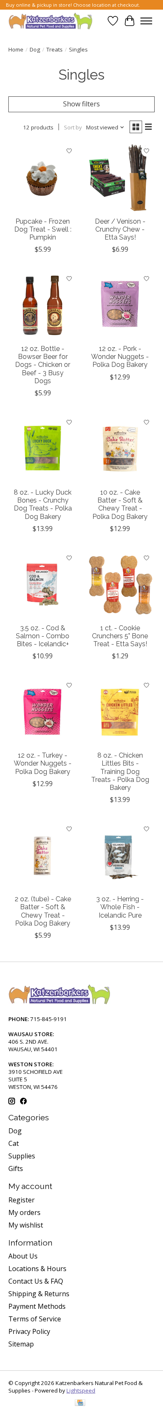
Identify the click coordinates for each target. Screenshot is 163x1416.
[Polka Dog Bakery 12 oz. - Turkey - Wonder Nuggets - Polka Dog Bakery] (42, 711)
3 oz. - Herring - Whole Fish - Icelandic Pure (120, 907)
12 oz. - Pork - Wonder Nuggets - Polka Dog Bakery (120, 357)
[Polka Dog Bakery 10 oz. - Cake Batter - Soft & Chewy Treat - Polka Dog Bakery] (120, 448)
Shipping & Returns (38, 1293)
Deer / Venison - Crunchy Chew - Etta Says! (120, 229)
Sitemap (21, 1344)
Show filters (81, 103)
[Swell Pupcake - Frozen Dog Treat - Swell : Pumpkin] (42, 177)
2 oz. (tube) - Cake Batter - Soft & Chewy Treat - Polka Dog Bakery (43, 911)
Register (21, 1200)
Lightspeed (80, 1390)
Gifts (15, 1168)
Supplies (21, 1156)
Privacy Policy (29, 1331)
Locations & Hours (37, 1268)
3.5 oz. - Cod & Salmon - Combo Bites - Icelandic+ (42, 636)
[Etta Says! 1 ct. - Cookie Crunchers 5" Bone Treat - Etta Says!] (120, 584)
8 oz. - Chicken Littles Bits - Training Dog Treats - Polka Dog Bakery (120, 771)
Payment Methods (37, 1306)
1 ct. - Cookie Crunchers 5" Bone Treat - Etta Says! (120, 636)
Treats (54, 49)
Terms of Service (34, 1318)
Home (15, 49)
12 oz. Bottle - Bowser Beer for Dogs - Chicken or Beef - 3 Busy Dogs (42, 365)
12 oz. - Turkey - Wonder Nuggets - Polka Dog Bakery (42, 763)
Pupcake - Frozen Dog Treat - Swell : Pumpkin (42, 229)
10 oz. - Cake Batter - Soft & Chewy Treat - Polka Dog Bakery (120, 504)
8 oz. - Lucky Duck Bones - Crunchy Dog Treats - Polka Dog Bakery (43, 504)
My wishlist (25, 1225)
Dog (35, 49)
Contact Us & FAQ (35, 1281)
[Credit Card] (80, 1403)
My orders (24, 1212)
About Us (23, 1256)
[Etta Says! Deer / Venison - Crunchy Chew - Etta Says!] (120, 177)
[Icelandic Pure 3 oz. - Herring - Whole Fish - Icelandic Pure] (120, 855)
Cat (13, 1143)
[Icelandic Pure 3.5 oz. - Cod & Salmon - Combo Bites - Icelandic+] (42, 584)
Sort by (73, 127)
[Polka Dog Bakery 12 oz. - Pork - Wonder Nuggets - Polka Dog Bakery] (120, 305)
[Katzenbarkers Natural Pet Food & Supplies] (50, 20)
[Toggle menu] (146, 21)
